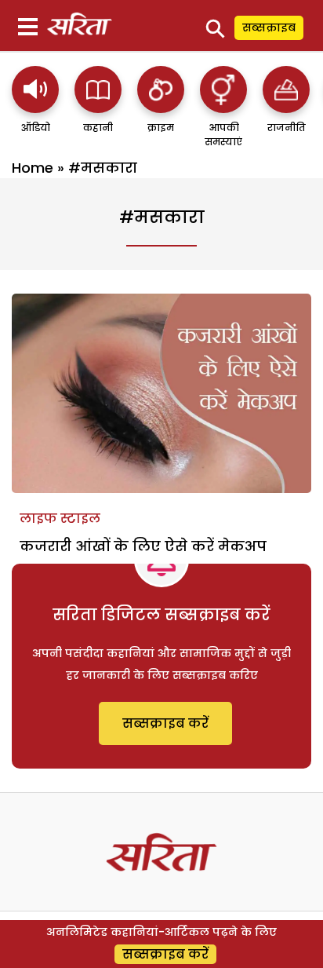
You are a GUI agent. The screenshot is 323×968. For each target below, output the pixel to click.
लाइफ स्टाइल (60, 519)
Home (32, 167)
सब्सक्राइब (269, 27)
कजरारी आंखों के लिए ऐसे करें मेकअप (143, 546)
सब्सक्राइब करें (165, 723)
